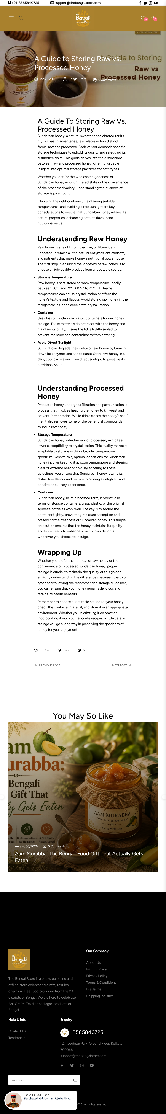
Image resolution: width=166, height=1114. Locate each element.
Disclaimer (94, 989)
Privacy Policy (96, 976)
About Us (93, 962)
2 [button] (76, 869)
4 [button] (89, 869)
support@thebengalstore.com (77, 3)
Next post (119, 665)
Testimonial (17, 1038)
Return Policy (96, 969)
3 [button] (83, 869)
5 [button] (96, 869)
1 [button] (70, 869)
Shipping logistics (99, 996)
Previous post (49, 665)
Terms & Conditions (101, 982)
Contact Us (17, 1031)
